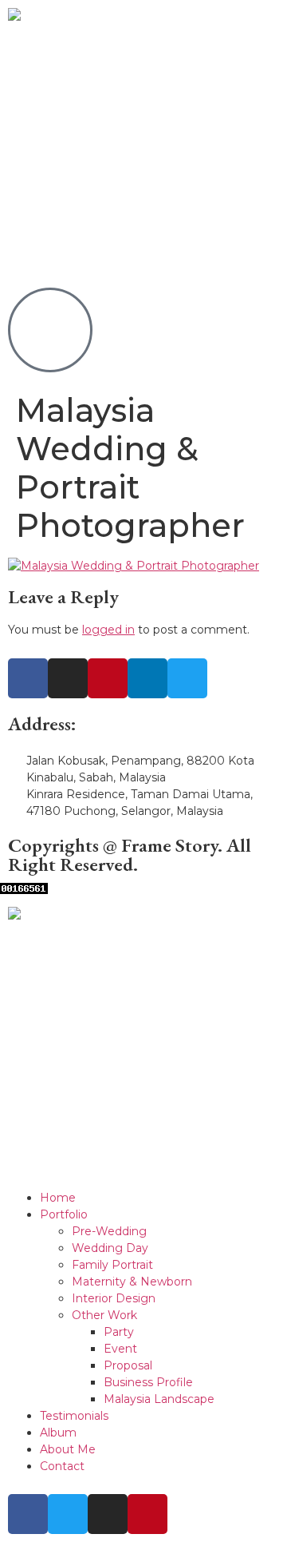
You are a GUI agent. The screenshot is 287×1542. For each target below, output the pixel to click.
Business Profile (148, 1382)
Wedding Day (110, 1248)
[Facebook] (28, 678)
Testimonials (74, 1416)
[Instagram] (68, 678)
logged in (108, 629)
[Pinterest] (108, 678)
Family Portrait (112, 1265)
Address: (42, 723)
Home (58, 1197)
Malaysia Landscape (159, 1399)
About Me (68, 1449)
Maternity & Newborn (132, 1281)
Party (119, 1332)
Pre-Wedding (109, 1231)
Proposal (128, 1365)
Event (120, 1348)
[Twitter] (187, 678)
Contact (62, 1466)
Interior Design (113, 1298)
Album (58, 1432)
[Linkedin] (147, 678)
